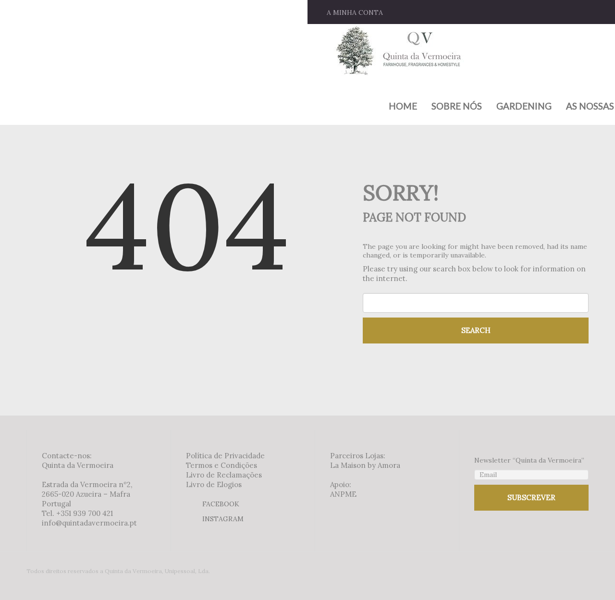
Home (403, 106)
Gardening (524, 106)
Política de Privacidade (225, 455)
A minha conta (355, 12)
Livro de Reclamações (224, 474)
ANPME (343, 494)
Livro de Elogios (214, 484)
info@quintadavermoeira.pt (89, 522)
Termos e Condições (221, 465)
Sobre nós (456, 106)
